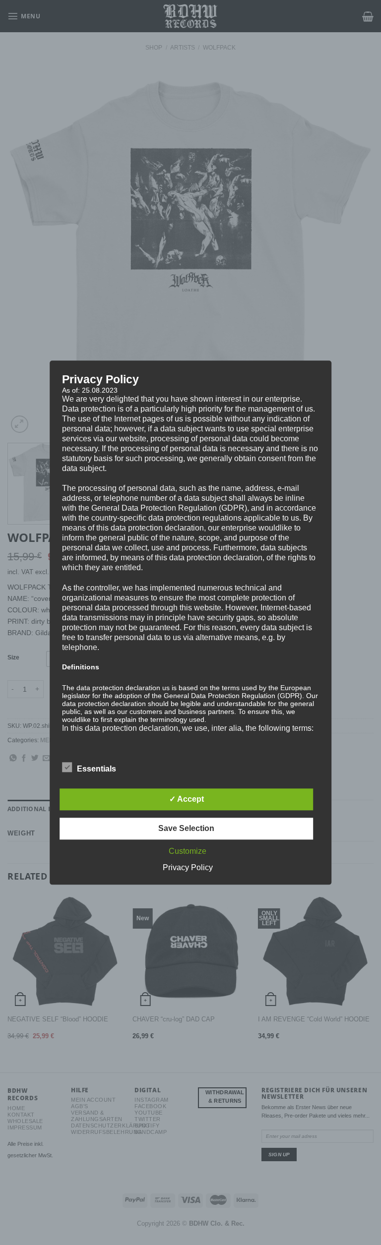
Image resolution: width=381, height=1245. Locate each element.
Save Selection (186, 828)
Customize (187, 851)
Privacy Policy (188, 867)
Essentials (96, 769)
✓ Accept (186, 799)
